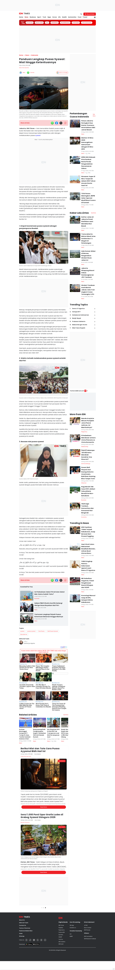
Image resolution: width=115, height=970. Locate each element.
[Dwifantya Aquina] (21, 642)
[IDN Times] (24, 13)
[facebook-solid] (56, 123)
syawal (37, 135)
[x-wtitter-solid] (60, 123)
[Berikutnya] (68, 725)
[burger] (95, 17)
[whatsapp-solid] (52, 123)
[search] (81, 14)
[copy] (65, 122)
